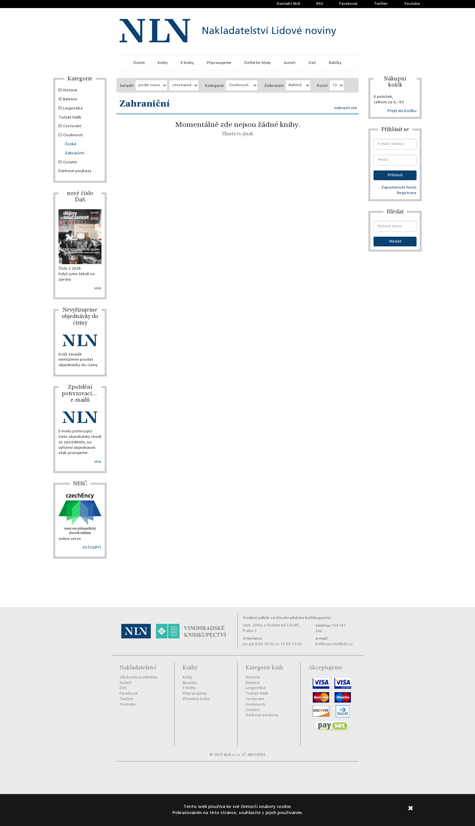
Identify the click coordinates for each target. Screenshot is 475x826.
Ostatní (70, 162)
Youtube (412, 3)
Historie (70, 90)
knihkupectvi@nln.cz (334, 644)
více (97, 288)
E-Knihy (187, 63)
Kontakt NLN (288, 3)
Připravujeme (219, 63)
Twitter (381, 3)
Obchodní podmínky (139, 677)
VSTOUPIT (91, 547)
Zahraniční (74, 153)
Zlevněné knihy (196, 699)
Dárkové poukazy (74, 171)
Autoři (290, 63)
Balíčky (335, 63)
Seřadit (126, 85)
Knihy (163, 63)
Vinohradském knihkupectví (303, 618)
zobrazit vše (345, 108)
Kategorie (214, 85)
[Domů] (227, 31)
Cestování (72, 126)
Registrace (407, 193)
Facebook (348, 3)
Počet (322, 85)
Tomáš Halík (69, 117)
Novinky (190, 683)
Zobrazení (274, 85)
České (70, 144)
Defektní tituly (257, 63)
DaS (312, 63)
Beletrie (70, 99)
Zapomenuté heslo (399, 187)
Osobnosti (73, 135)
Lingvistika (73, 108)
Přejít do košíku (402, 111)
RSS (319, 3)
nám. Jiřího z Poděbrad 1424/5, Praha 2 (271, 628)
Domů (139, 63)
